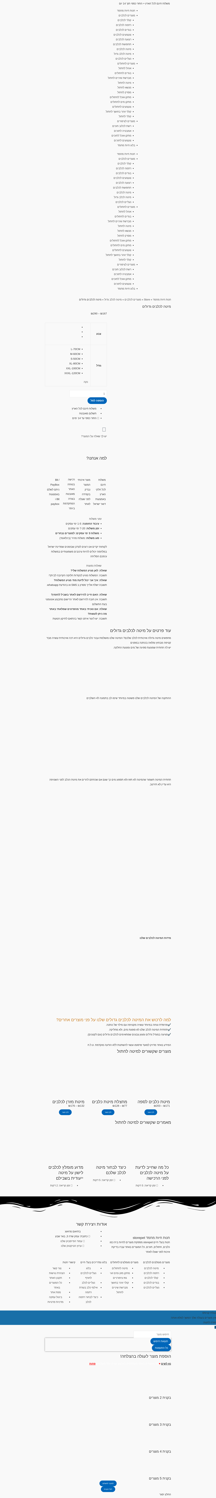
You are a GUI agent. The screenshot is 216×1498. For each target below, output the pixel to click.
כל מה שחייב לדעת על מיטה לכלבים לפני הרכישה (152, 1173)
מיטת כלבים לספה (154, 1101)
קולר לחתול (125, 116)
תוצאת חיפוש (160, 1341)
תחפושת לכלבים (122, 44)
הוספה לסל (97, 400)
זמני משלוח (95, 518)
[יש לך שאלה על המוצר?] (104, 429)
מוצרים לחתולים (126, 63)
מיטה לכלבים (124, 49)
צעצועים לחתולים (121, 106)
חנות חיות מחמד (126, 10)
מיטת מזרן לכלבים (68, 1101)
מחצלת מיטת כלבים (109, 1101)
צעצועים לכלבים (122, 34)
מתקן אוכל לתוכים (121, 135)
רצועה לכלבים (123, 39)
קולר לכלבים (124, 20)
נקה (86, 381)
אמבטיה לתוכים (122, 130)
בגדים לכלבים (123, 29)
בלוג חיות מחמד (126, 145)
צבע (98, 333)
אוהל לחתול (124, 68)
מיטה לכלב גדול (122, 53)
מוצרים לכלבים (127, 15)
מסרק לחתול (124, 92)
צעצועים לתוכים (122, 140)
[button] (76, 518)
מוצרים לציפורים (126, 121)
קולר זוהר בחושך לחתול (118, 111)
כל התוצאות (161, 1347)
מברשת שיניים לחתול (119, 77)
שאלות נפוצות (93, 565)
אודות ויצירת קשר (91, 1224)
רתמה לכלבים (123, 25)
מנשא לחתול (124, 87)
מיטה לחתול (124, 82)
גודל (98, 365)
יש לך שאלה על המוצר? (94, 436)
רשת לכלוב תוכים (121, 126)
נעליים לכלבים (123, 58)
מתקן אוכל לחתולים (120, 97)
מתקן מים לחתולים (120, 101)
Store (147, 299)
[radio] (64, 327)
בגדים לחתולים (123, 73)
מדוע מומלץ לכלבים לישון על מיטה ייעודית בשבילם (65, 1173)
